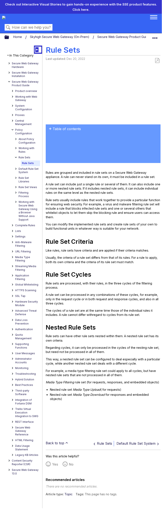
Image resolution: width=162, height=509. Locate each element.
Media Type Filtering (22, 259)
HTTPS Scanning (25, 290)
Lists (18, 231)
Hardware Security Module (26, 303)
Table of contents (67, 129)
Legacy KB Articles (26, 454)
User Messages (25, 353)
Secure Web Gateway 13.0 (25, 471)
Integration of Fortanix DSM (23, 401)
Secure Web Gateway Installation (25, 74)
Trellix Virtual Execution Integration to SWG (26, 412)
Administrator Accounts (23, 360)
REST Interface (24, 421)
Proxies (20, 115)
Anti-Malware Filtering (23, 244)
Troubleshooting (25, 373)
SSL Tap (20, 296)
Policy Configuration (23, 131)
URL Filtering (23, 251)
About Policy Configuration (27, 140)
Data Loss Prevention (22, 321)
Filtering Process (24, 194)
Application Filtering (22, 277)
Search (8, 27)
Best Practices (24, 384)
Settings (20, 236)
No (71, 464)
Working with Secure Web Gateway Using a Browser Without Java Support (28, 210)
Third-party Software (22, 392)
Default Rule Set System (29, 170)
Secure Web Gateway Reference (22, 431)
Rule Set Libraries (24, 179)
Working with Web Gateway (26, 98)
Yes (55, 464)
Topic (68, 494)
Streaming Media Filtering (25, 268)
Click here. (80, 10)
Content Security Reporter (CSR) (22, 462)
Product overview (26, 91)
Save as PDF (157, 60)
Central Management (23, 122)
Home (18, 37)
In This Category (21, 56)
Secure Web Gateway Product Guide (124, 37)
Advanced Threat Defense (26, 312)
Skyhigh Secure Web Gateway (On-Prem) (60, 37)
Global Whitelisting (26, 284)
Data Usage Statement (22, 447)
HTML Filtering (24, 440)
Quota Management (23, 336)
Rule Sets (24, 157)
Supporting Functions (22, 345)
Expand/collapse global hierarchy (9, 37)
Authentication (24, 329)
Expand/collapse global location (154, 36)
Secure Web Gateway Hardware (25, 65)
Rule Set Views (28, 187)
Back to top (55, 443)
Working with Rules (26, 150)
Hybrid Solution (24, 379)
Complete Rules (25, 225)
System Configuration (23, 107)
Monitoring (21, 368)
